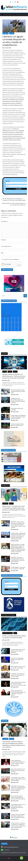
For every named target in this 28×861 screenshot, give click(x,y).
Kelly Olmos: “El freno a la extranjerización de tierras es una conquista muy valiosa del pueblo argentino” (17, 559)
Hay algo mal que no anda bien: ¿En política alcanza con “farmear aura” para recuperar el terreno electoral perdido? (13, 376)
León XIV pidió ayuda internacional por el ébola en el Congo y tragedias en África (18, 762)
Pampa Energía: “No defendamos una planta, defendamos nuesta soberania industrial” (18, 417)
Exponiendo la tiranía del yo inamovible (17, 409)
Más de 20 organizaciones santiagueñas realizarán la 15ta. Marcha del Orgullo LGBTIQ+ (14, 199)
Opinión (4, 371)
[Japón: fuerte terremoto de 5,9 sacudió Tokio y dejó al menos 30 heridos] (5, 771)
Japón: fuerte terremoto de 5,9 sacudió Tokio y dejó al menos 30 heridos (18, 770)
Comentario (4, 221)
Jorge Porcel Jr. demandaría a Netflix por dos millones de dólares (17, 659)
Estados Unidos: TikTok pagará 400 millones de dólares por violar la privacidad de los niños (18, 816)
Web (2, 253)
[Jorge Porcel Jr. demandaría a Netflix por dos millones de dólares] (5, 660)
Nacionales (5, 33)
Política (10, 371)
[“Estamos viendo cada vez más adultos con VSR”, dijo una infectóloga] (5, 652)
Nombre (3, 240)
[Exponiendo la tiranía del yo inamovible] (5, 410)
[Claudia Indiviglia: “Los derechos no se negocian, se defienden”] (5, 569)
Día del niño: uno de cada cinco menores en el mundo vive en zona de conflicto (18, 675)
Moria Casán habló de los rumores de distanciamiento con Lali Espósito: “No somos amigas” (18, 693)
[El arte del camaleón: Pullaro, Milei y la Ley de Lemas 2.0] (5, 425)
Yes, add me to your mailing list (10, 259)
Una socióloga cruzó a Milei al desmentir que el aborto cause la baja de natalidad (18, 779)
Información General (7, 633)
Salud (15, 633)
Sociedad (12, 33)
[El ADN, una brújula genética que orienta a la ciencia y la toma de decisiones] (14, 624)
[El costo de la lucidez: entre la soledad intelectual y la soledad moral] (5, 392)
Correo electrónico (6, 246)
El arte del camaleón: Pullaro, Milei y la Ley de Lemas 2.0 (17, 424)
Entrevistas (5, 503)
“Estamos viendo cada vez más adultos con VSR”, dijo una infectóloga (18, 651)
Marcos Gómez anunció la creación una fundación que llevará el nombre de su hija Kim (18, 797)
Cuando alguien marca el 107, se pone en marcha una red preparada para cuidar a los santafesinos (18, 806)
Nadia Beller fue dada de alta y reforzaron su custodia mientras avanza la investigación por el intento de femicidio (18, 788)
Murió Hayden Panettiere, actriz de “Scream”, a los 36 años (18, 667)
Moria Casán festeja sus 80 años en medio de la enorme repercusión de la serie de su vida (18, 684)
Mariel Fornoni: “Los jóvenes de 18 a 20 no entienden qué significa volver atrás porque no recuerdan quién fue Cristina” (13, 508)
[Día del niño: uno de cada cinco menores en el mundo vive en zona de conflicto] (5, 676)
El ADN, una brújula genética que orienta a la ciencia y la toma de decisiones (14, 636)
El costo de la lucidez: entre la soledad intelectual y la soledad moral (18, 391)
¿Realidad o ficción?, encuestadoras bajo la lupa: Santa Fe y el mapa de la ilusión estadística (18, 400)
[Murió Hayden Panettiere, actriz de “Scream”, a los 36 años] (5, 668)
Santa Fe (15, 371)
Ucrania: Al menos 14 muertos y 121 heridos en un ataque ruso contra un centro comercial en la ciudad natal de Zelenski (18, 825)
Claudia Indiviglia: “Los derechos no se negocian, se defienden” (18, 568)
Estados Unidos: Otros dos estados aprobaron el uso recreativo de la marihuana (13, 204)
